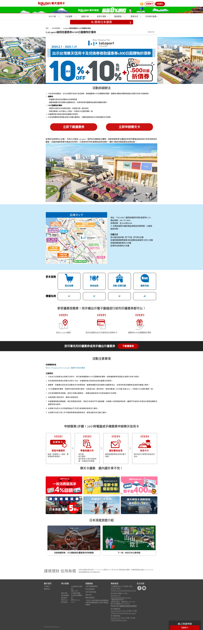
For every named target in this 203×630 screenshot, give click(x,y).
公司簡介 (47, 586)
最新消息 (145, 286)
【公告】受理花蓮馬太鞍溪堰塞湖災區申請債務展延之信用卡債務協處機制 (96, 603)
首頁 (47, 28)
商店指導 (69, 286)
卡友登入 (160, 4)
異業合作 (134, 16)
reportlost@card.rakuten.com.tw (121, 597)
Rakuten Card (51, 4)
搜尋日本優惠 (103, 22)
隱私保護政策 (90, 597)
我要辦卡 (149, 4)
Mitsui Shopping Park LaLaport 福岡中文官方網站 (65, 368)
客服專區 (118, 16)
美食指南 (94, 286)
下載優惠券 (128, 346)
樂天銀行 (64, 598)
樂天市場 (64, 593)
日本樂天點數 (75, 593)
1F (69, 296)
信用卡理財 (101, 16)
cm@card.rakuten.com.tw (119, 620)
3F (119, 296)
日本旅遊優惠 (56, 28)
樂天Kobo (64, 600)
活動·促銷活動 (119, 286)
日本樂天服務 (150, 16)
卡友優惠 (68, 16)
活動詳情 (150, 32)
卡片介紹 (52, 16)
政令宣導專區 (90, 589)
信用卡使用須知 (90, 592)
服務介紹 (85, 16)
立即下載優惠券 (73, 127)
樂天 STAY (74, 591)
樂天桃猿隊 (65, 595)
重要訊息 (47, 589)
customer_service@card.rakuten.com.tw (123, 590)
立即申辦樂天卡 (129, 127)
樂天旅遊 (64, 602)
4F (145, 296)
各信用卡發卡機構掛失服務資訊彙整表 (124, 606)
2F (94, 296)
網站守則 (88, 595)
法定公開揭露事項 (91, 586)
